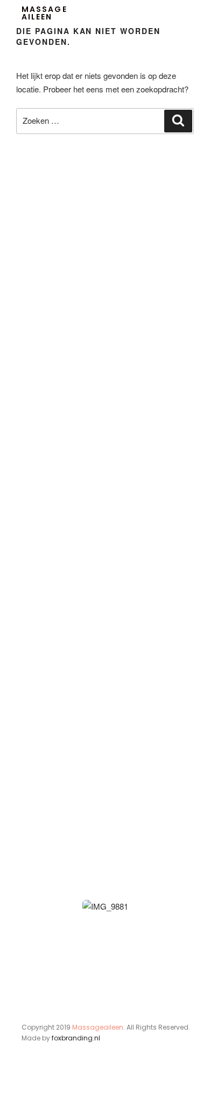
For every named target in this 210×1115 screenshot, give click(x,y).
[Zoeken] (178, 121)
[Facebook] (28, 1092)
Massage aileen (44, 13)
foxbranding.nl (76, 1038)
